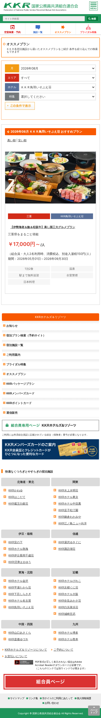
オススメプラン (63, 32)
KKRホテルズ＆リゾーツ (50, 316)
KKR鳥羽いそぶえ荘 (21, 607)
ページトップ (93, 711)
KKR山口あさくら (19, 632)
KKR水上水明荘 (68, 490)
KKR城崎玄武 (66, 613)
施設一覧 (38, 32)
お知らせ (12, 325)
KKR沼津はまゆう (19, 561)
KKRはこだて (16, 496)
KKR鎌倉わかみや (69, 516)
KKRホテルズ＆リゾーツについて (26, 649)
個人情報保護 (84, 698)
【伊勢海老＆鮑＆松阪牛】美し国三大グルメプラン (42, 226)
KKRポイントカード (19, 402)
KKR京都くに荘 (68, 587)
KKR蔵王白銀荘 (18, 503)
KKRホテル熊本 (68, 639)
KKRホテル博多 (68, 632)
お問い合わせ (52, 703)
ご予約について (63, 649)
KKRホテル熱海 (18, 548)
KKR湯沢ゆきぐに (69, 542)
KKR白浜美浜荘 (68, 607)
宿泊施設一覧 (14, 345)
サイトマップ (17, 698)
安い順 (22, 140)
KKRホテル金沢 (18, 580)
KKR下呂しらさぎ (19, 594)
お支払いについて (16, 656)
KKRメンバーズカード (20, 393)
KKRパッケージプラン (20, 383)
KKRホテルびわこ (69, 580)
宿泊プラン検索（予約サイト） (26, 335)
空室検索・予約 (12, 32)
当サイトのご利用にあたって (57, 698)
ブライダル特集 (16, 364)
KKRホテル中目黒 (69, 503)
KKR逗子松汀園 (68, 510)
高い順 (11, 140)
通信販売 (12, 412)
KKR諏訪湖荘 (66, 548)
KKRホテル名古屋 (19, 600)
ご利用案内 (13, 354)
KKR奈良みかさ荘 (69, 600)
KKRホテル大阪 (68, 594)
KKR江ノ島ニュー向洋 (72, 523)
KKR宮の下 (15, 542)
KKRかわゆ (15, 490)
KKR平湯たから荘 (19, 587)
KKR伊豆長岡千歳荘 (21, 555)
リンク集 (33, 698)
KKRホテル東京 (68, 496)
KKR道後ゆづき (18, 639)
